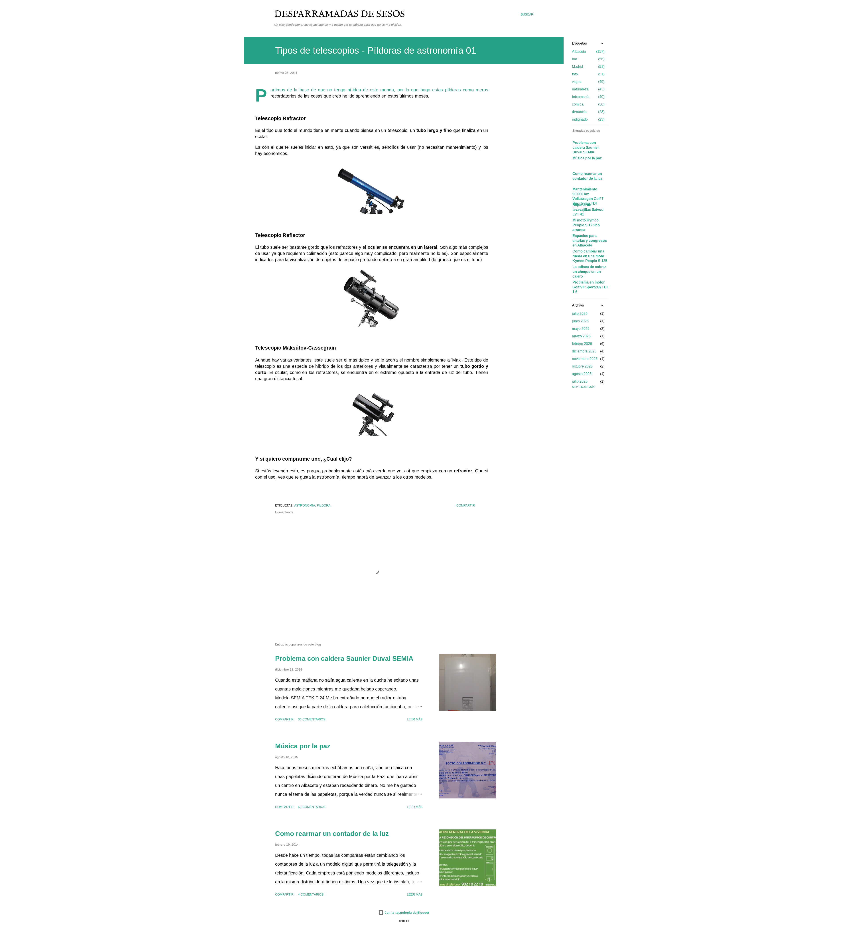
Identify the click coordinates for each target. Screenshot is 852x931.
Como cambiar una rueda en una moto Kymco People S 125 (589, 256)
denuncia (587, 112)
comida (587, 104)
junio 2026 (580, 321)
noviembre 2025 (585, 359)
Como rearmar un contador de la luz (332, 833)
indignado (587, 119)
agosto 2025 (582, 374)
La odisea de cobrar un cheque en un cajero (589, 271)
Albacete (587, 51)
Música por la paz (302, 746)
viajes (587, 82)
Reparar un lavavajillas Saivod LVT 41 (588, 209)
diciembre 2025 (584, 351)
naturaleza (587, 89)
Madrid (587, 66)
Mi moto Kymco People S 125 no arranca (586, 225)
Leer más (414, 719)
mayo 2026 (581, 329)
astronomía (304, 505)
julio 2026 (580, 313)
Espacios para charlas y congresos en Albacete (589, 240)
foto (587, 74)
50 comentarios (311, 807)
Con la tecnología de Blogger (406, 912)
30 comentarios (311, 719)
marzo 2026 (581, 336)
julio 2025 (580, 381)
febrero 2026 (582, 344)
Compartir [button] (465, 505)
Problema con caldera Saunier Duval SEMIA (344, 658)
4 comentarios (310, 894)
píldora (323, 505)
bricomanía (587, 97)
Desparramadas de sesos (339, 14)
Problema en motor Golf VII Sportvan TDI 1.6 (589, 287)
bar (587, 59)
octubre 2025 (582, 366)
